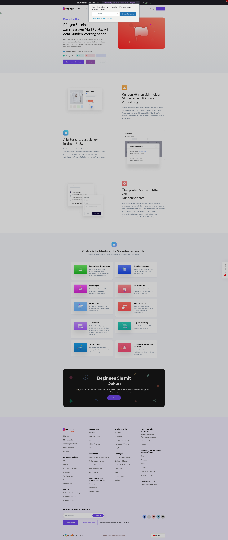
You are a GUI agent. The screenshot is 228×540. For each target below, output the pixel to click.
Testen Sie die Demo (89, 522)
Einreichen (98, 515)
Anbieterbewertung (141, 303)
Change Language (128, 14)
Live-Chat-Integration (141, 266)
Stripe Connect (94, 344)
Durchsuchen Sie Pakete (73, 62)
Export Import (94, 286)
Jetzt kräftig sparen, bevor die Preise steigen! (119, 3)
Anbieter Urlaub (139, 286)
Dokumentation (102, 62)
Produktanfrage (94, 303)
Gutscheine (225, 268)
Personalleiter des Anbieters (99, 266)
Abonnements (94, 323)
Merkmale (81, 9)
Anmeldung (150, 9)
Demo (90, 62)
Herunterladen (70, 522)
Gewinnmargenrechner (149, 484)
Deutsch (157, 535)
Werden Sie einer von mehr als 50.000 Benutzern (114, 522)
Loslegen (160, 9)
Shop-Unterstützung (141, 323)
